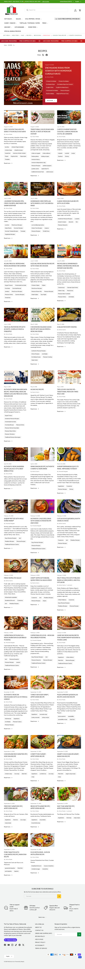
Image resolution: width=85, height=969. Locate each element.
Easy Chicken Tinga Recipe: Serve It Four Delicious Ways (15, 130)
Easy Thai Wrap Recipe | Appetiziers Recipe (66, 807)
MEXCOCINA (37, 35)
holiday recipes (45, 156)
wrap (33, 777)
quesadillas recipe (62, 719)
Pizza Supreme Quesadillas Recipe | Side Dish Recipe (67, 696)
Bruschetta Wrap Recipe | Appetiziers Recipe (40, 807)
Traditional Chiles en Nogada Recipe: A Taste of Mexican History (42, 132)
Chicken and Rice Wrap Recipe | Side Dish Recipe (16, 755)
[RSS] (14, 45)
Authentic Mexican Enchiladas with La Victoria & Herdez (15, 697)
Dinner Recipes (35, 354)
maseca (47, 228)
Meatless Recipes (9, 541)
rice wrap (16, 773)
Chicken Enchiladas (64, 81)
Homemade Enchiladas (52, 90)
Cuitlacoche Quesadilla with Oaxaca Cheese (68, 520)
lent (20, 538)
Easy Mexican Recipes (10, 538)
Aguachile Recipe (37, 389)
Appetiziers (61, 486)
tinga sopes (23, 156)
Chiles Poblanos (62, 600)
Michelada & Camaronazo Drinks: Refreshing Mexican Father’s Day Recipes (68, 266)
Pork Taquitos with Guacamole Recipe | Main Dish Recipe (15, 854)
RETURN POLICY (40, 936)
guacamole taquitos (10, 868)
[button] (80, 10)
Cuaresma (69, 486)
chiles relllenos (46, 153)
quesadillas (71, 716)
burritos (7, 147)
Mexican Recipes (65, 90)
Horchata (7, 288)
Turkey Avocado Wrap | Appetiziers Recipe (40, 696)
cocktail (67, 153)
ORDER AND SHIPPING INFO (43, 933)
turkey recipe (45, 717)
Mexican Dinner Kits (37, 291)
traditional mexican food (38, 172)
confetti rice (43, 773)
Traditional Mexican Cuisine (12, 544)
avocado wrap (43, 714)
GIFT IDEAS (6, 35)
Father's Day (61, 290)
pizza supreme (61, 716)
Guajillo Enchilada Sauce (62, 87)
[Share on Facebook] (46, 55)
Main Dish (60, 660)
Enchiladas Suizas (36, 357)
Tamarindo (7, 297)
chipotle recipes (18, 150)
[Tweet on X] (43, 55)
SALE (22, 35)
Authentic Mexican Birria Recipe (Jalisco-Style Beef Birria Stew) (14, 469)
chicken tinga (8, 150)
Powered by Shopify (19, 961)
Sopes (6, 156)
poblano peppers (47, 165)
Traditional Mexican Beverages (12, 437)
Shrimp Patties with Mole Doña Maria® (14, 520)
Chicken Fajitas (35, 285)
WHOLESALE (46, 35)
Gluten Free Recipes (37, 228)
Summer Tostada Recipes (11, 231)
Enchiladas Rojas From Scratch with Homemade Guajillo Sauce (58, 71)
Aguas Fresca (8, 415)
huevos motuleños (48, 866)
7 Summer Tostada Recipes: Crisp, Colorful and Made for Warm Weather (15, 203)
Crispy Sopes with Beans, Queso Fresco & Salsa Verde (41, 579)
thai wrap (69, 817)
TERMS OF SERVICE (41, 948)
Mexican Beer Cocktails (64, 293)
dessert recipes (62, 222)
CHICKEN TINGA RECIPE (59, 35)
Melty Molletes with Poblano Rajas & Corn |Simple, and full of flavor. (68, 580)
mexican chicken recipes (19, 153)
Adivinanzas (8, 718)
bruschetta (42, 819)
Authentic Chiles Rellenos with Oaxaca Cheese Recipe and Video (41, 521)
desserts (71, 222)
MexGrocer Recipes (17, 225)
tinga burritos (14, 156)
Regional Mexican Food (62, 93)
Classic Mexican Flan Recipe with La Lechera (67, 202)
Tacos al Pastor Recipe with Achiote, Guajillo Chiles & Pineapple (14, 329)
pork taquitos (8, 871)
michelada (71, 297)
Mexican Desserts (62, 225)
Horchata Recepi (16, 288)
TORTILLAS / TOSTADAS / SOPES (30, 23)
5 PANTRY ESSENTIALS (75, 35)
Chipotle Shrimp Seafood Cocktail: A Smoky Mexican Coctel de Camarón (67, 132)
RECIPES (29, 35)
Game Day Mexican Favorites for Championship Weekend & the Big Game (68, 638)
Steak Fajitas (35, 294)
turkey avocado (35, 717)
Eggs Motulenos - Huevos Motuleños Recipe (40, 853)
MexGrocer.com (11, 961)
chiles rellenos (70, 657)
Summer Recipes (18, 228)
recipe (73, 153)
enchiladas (44, 354)
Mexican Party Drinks (10, 431)
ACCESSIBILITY (39, 945)
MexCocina (70, 290)
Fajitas (43, 285)
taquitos (16, 871)
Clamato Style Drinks (72, 287)
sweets (18, 662)
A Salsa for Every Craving (67, 327)
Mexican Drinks (9, 294)
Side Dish (72, 719)
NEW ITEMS (15, 35)
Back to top (42, 917)
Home (5, 45)
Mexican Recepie (48, 291)
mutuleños (45, 869)
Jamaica (7, 291)
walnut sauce (49, 172)
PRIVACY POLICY (40, 942)
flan (77, 222)
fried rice (15, 819)
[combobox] (46, 10)
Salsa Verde (35, 360)
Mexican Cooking (47, 357)
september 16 (45, 168)
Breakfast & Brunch (10, 600)
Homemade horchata (20, 285)
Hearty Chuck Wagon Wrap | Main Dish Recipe (68, 755)
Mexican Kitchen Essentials (12, 428)
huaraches (7, 153)
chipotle (60, 153)
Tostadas (7, 159)
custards (77, 218)
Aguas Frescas (9, 285)
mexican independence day (39, 162)
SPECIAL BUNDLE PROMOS (12, 31)
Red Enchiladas (50, 93)
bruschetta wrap (36, 823)
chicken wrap (8, 773)
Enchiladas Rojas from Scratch (65, 84)
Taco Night (43, 294)
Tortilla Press (46, 231)
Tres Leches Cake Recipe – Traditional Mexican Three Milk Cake (67, 392)
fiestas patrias (35, 156)
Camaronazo (61, 287)
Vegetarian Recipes (10, 234)
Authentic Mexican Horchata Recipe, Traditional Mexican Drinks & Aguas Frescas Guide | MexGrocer (15, 393)
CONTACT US (39, 930)
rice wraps (23, 819)
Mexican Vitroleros (10, 434)
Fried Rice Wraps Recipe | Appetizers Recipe (13, 807)
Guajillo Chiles (49, 87)
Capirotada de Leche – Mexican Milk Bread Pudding (42, 636)
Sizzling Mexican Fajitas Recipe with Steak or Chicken (42, 265)
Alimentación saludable (11, 597)
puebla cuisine (35, 168)
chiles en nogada (36, 153)
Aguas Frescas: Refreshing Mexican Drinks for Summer (15, 265)
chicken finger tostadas (17, 147)
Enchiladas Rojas (50, 84)
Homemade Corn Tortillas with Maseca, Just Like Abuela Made (42, 203)
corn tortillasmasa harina (38, 225)
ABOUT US (38, 927)
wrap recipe (8, 823)
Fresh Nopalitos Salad (12, 578)
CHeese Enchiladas (51, 81)
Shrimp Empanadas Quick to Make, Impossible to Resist (68, 468)
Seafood (60, 156)
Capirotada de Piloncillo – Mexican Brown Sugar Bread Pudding (15, 638)
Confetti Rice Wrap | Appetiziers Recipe (38, 755)
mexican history (36, 159)
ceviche (7, 225)
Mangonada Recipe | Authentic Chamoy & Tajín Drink (42, 468)
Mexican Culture (17, 721)
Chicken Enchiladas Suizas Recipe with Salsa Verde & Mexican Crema (41, 329)
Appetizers (61, 657)
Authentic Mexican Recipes (65, 218)
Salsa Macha (8, 228)
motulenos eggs (36, 869)
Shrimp (67, 156)
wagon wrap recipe (70, 773)
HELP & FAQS (39, 939)
